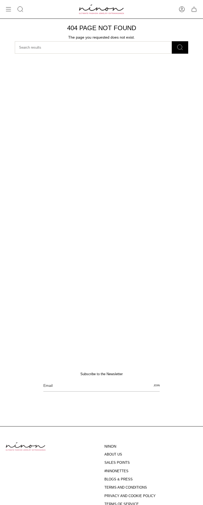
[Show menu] (8, 9)
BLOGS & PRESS (118, 479)
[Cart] (194, 9)
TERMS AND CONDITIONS (125, 487)
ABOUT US (113, 454)
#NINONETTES (116, 471)
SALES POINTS (117, 463)
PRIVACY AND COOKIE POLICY (130, 496)
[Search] (180, 47)
